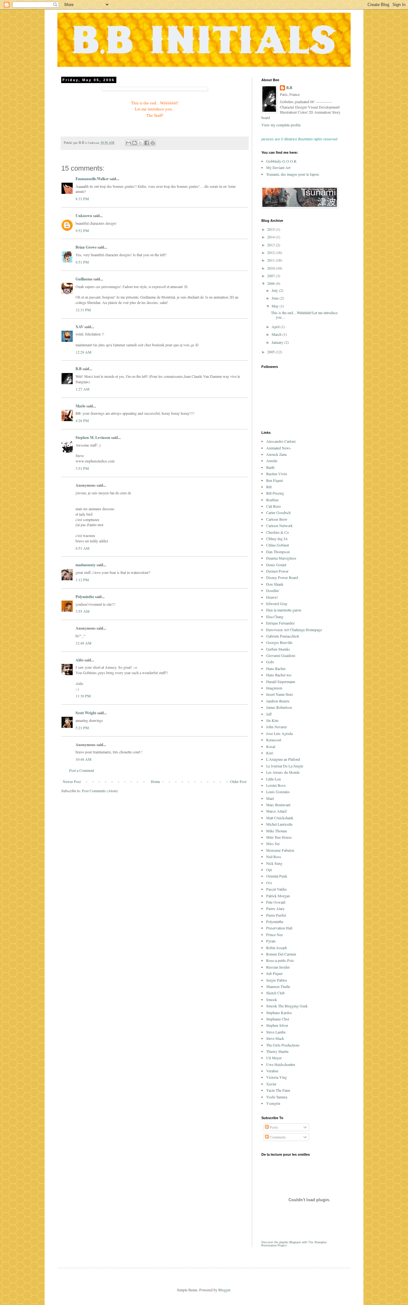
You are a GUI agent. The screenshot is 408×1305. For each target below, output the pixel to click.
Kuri (269, 752)
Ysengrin (273, 1103)
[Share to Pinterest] (152, 143)
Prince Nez (274, 934)
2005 (271, 351)
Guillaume (84, 279)
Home (155, 781)
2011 (271, 260)
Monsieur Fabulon (280, 850)
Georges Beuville (279, 642)
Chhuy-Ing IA (277, 538)
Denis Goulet (276, 564)
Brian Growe (86, 247)
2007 (271, 275)
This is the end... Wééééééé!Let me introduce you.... (304, 315)
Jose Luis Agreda (279, 733)
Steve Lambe (276, 1031)
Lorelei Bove (276, 785)
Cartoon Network (279, 525)
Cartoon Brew (277, 519)
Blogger (224, 1289)
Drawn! (272, 597)
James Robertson (279, 707)
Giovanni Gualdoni (280, 655)
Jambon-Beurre (277, 700)
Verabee (272, 1070)
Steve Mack (275, 1038)
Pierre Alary (275, 908)
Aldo (80, 660)
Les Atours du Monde (283, 772)
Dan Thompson (278, 551)
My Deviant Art (278, 167)
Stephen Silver (277, 1025)
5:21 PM (82, 727)
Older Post (238, 781)
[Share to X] (140, 143)
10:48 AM (83, 759)
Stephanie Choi (277, 1018)
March (277, 334)
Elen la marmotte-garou (283, 609)
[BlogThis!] (134, 143)
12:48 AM (83, 642)
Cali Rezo (273, 506)
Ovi (269, 882)
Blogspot (295, 1242)
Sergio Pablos (276, 980)
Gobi (270, 661)
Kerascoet (273, 739)
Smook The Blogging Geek (287, 1005)
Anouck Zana (276, 454)
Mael (270, 798)
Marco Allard (276, 811)
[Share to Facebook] (146, 143)
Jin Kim (272, 720)
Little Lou (273, 778)
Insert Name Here (279, 694)
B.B (79, 368)
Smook (271, 999)
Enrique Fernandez (280, 622)
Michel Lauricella (279, 824)
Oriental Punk (276, 875)
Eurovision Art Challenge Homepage (294, 629)
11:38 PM (83, 695)
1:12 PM (82, 579)
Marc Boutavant (278, 804)
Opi (269, 869)
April (276, 326)
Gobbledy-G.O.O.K (281, 161)
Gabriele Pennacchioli (282, 635)
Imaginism (274, 687)
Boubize (272, 499)
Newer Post (72, 781)
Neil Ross (273, 856)
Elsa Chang (274, 616)
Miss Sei (273, 843)
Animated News (278, 447)
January (278, 342)
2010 (271, 268)
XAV (80, 326)
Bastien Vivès (276, 473)
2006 (271, 283)
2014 (271, 236)
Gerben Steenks (278, 649)
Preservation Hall (279, 927)
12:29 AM (83, 352)
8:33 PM (82, 198)
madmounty (86, 565)
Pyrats (271, 940)
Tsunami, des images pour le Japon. (293, 174)
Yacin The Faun (278, 1090)
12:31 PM (83, 309)
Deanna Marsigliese (281, 558)
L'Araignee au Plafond (283, 759)
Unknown (84, 215)
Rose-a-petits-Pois (280, 960)
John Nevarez (276, 726)
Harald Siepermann (280, 681)
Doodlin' (272, 590)
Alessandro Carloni (280, 441)
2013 (271, 244)
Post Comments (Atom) (100, 790)
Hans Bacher (276, 668)
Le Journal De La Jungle (284, 765)
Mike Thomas (276, 830)
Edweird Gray (277, 603)
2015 (271, 229)
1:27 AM (83, 389)
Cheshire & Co (277, 532)
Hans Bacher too (278, 674)
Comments (277, 1136)
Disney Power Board (282, 577)
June (276, 297)
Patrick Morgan (278, 895)
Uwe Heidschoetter (280, 1064)
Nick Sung (274, 863)
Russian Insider (278, 967)
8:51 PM (82, 262)
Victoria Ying (276, 1077)
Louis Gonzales (278, 791)
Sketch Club (275, 992)
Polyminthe (85, 596)
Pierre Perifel (276, 915)
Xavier (271, 1083)
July (275, 290)
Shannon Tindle (278, 986)
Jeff (269, 713)
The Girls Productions (283, 1045)
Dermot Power (277, 571)
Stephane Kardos (279, 1012)
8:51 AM (83, 548)
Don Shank (274, 584)
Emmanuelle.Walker (92, 178)
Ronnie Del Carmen (281, 953)
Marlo (80, 406)
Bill (269, 486)
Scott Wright (86, 713)
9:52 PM (82, 230)
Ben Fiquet (274, 480)
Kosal (270, 746)
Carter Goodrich (278, 512)
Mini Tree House (279, 837)
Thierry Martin (277, 1051)
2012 (271, 252)
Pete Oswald (275, 902)
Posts (273, 1127)
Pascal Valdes (276, 889)
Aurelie (271, 460)
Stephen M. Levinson (93, 437)
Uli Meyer (274, 1057)
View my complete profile (281, 124)
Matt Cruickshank (279, 817)
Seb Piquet (274, 973)
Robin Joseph (276, 947)
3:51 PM (82, 468)
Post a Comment (81, 770)
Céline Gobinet (277, 544)
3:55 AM (83, 611)
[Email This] (128, 143)
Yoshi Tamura (276, 1096)
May (276, 305)
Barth (270, 467)
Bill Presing (275, 493)
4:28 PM (82, 420)
